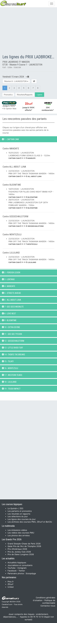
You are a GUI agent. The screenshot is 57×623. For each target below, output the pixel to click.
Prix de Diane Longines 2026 (21, 554)
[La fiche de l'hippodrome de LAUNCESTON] (34, 81)
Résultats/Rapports (24, 95)
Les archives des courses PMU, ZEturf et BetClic (30, 522)
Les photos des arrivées (19, 535)
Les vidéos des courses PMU (21, 533)
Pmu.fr (11, 581)
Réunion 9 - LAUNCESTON (15, 81)
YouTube (11, 568)
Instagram (22, 568)
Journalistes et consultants (20, 565)
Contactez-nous (47, 606)
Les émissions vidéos (17, 530)
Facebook (12, 570)
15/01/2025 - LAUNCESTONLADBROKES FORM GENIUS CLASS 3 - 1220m (29, 155)
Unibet (11, 587)
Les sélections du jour (18, 516)
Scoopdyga (31, 573)
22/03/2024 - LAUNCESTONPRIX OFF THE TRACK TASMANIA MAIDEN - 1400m (31, 173)
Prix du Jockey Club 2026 (19, 552)
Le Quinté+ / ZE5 (15, 508)
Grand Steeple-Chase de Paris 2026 (24, 543)
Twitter (22, 570)
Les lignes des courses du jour (22, 519)
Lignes (39, 95)
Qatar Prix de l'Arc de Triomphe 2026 (24, 546)
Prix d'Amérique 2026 (17, 549)
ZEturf (10, 584)
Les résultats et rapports (19, 514)
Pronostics (8, 95)
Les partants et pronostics (20, 511)
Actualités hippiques (17, 562)
